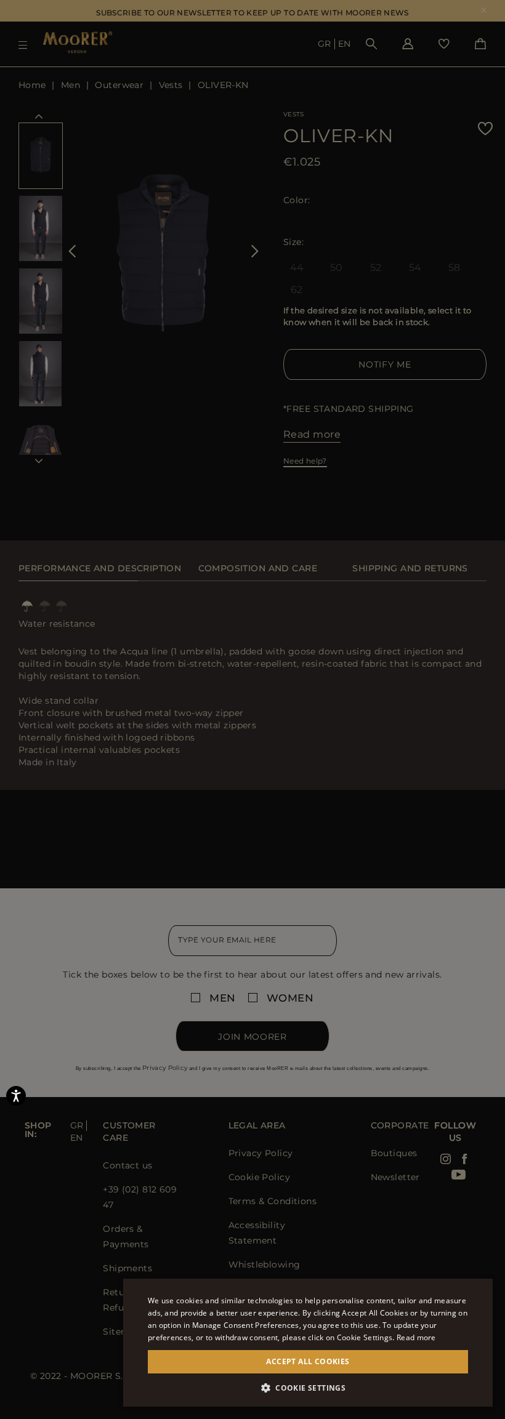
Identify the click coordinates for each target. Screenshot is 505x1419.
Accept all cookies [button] (307, 1361)
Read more (416, 1337)
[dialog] (252, 709)
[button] (308, 1387)
